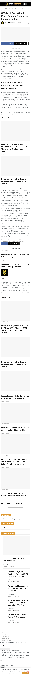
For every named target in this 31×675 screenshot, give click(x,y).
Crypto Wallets (5, 423)
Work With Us (5, 636)
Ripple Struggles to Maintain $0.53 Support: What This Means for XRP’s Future (18, 602)
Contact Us (4, 634)
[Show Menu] (2, 4)
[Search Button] (29, 4)
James (8, 22)
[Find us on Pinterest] (10, 527)
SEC (11, 112)
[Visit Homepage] (13, 4)
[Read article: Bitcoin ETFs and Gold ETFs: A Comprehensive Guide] (16, 545)
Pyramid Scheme (17, 241)
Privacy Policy (5, 638)
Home (2, 8)
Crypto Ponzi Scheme (10, 240)
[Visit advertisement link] (15, 509)
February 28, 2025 (5, 401)
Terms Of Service (6, 640)
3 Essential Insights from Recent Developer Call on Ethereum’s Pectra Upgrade (15, 181)
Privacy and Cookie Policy (13, 673)
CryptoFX (18, 240)
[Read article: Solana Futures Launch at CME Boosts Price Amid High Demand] (15, 478)
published (3, 58)
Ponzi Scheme (9, 241)
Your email (2, 660)
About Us (4, 633)
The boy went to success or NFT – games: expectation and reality (18, 588)
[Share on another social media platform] (28, 43)
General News (4, 321)
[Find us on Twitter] (4, 527)
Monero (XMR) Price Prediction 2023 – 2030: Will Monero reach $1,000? (18, 574)
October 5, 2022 (16, 22)
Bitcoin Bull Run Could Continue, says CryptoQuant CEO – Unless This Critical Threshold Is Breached (15, 461)
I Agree (25, 673)
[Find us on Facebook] (1, 527)
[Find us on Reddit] (7, 527)
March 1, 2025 (4, 154)
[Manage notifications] (27, 672)
